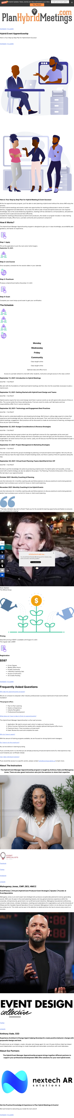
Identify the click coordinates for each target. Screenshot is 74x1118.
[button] (37, 554)
